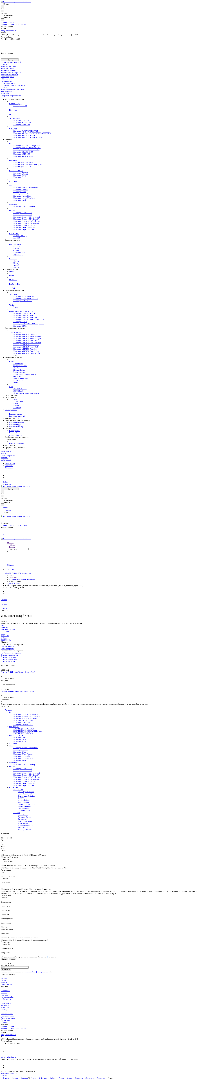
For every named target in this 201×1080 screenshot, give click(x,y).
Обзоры (4, 1022)
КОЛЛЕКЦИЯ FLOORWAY (23, 729)
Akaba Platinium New (26, 794)
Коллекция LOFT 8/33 (21, 723)
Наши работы (10, 464)
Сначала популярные (9, 657)
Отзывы (4, 993)
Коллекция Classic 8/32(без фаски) (26, 773)
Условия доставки (7, 1016)
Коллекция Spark (19, 760)
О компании (5, 991)
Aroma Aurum (23, 815)
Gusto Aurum (22, 819)
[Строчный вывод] (2, 663)
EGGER (12, 767)
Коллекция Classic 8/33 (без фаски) (26, 777)
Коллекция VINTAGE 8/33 (23, 725)
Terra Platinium (23, 809)
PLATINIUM (18, 790)
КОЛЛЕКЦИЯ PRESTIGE (23, 733)
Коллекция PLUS (19, 741)
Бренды (4, 982)
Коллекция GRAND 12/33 (23, 721)
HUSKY (21, 798)
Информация (6, 999)
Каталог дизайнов (7, 997)
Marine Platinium (24, 800)
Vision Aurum (23, 827)
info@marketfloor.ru (8, 31)
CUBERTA (13, 762)
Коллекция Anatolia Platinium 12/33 (27, 716)
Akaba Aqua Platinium (26, 792)
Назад (12, 545)
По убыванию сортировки (11, 653)
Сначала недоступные (9, 659)
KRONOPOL (14, 788)
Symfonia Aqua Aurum (26, 825)
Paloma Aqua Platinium (26, 804)
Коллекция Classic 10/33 (22, 769)
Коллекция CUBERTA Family (24, 765)
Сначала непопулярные (10, 655)
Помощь (4, 1010)
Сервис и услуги (7, 984)
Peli (10, 712)
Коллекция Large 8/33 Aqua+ (24, 783)
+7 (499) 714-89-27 (8, 22)
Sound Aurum (23, 823)
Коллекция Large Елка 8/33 (23, 785)
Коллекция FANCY (20, 739)
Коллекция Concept (20, 750)
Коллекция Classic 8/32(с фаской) (26, 775)
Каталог (4, 978)
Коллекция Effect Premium (23, 754)
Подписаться (6, 969)
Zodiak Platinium (24, 811)
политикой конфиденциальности (37, 972)
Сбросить (12, 959)
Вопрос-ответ (6, 1020)
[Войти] (2, 532)
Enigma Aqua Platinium (26, 796)
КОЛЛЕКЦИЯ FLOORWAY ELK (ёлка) (28, 731)
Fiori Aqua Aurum (24, 817)
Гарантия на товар (8, 1018)
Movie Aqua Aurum (25, 821)
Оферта (4, 1075)
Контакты (4, 995)
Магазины (9, 468)
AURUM (16, 813)
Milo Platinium (23, 802)
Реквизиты (9, 466)
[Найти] (2, 19)
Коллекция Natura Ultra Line (24, 758)
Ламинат (8, 710)
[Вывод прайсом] (4, 663)
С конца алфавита (7, 649)
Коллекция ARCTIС (20, 737)
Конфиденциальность (9, 1073)
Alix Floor (13, 744)
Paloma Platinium (24, 806)
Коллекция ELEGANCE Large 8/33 (26, 718)
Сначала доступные (8, 661)
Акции (3, 980)
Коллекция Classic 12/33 (22, 771)
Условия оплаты (7, 1014)
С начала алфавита (8, 647)
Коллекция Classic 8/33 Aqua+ (24, 781)
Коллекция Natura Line (22, 756)
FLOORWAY (14, 727)
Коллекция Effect (19, 752)
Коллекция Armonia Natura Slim (25, 748)
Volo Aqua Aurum (24, 830)
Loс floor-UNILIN (16, 735)
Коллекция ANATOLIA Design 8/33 (26, 714)
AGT (11, 746)
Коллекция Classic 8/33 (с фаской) (26, 779)
